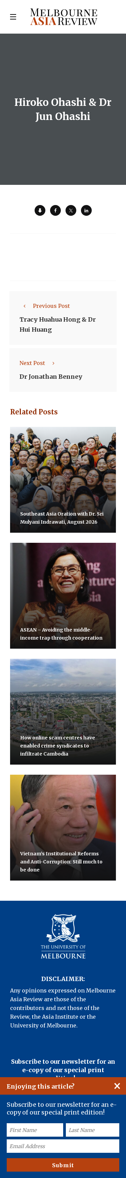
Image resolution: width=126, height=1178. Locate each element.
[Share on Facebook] (55, 210)
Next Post (32, 363)
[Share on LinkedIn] (86, 210)
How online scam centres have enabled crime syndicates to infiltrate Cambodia (57, 746)
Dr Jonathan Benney (50, 376)
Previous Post (51, 305)
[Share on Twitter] (71, 210)
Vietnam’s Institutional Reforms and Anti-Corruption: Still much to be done (61, 862)
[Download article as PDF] (40, 210)
